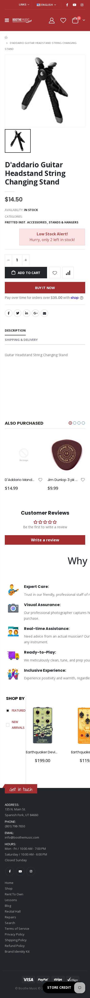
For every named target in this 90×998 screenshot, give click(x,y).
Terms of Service (17, 928)
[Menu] (7, 20)
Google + (35, 313)
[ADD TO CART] (34, 444)
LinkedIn (26, 313)
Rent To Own (14, 894)
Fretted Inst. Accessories (26, 222)
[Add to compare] (68, 272)
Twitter (17, 313)
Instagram (30, 871)
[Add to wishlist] (54, 272)
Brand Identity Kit (17, 951)
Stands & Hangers (63, 222)
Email (44, 313)
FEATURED (19, 710)
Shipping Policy (16, 940)
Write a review (45, 540)
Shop (8, 888)
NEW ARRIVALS (18, 725)
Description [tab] (15, 330)
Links (22, 4)
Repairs (10, 917)
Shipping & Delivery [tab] (21, 340)
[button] (70, 423)
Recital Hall (13, 911)
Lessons (11, 900)
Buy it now (45, 287)
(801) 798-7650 (15, 826)
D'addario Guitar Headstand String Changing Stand (35, 173)
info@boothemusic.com (22, 837)
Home (6, 37)
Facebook (8, 313)
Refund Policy (15, 946)
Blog (8, 905)
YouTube (20, 871)
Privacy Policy (14, 934)
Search (10, 923)
